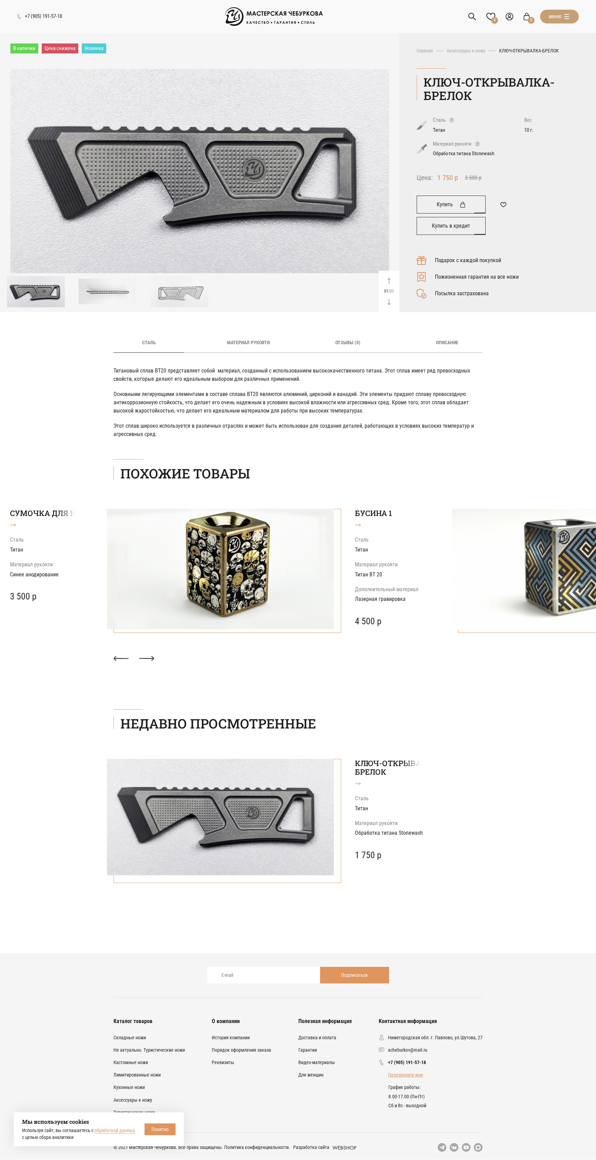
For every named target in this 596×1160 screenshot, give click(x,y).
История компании (231, 1037)
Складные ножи (129, 1037)
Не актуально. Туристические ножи (149, 1050)
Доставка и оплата (317, 1037)
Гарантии (307, 1050)
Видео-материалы (316, 1062)
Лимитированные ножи (137, 1075)
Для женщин (311, 1075)
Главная (425, 50)
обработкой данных (115, 1130)
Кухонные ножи (129, 1087)
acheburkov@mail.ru (407, 1050)
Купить (445, 204)
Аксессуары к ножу (466, 50)
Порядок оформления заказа (241, 1050)
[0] (527, 16)
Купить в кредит (451, 225)
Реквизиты (223, 1062)
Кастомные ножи (130, 1062)
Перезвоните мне (405, 1075)
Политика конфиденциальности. (257, 1147)
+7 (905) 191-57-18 (407, 1062)
